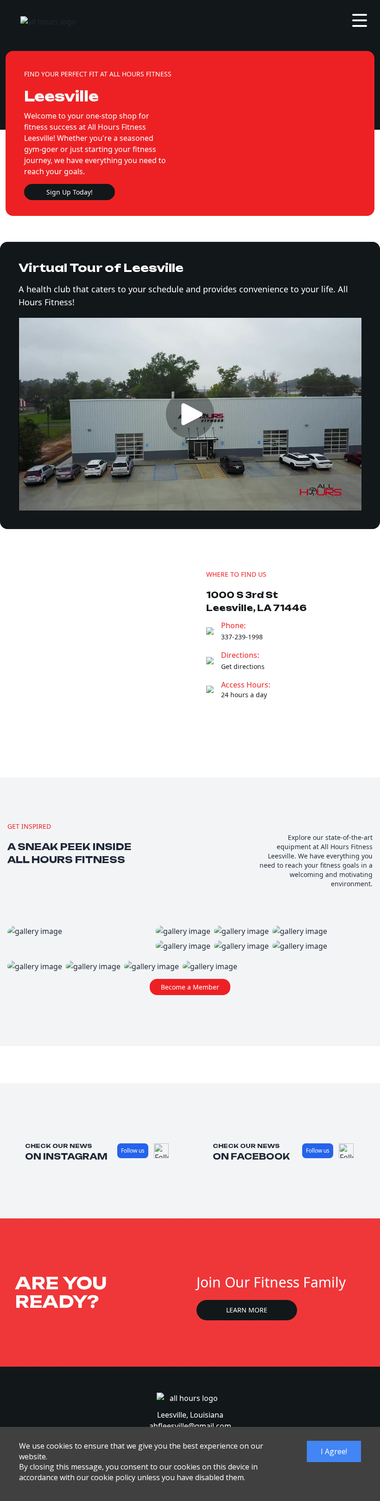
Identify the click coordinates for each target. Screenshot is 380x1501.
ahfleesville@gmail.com (190, 1426)
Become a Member (190, 987)
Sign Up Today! (69, 192)
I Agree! (334, 1451)
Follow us (133, 1150)
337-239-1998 (242, 636)
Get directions (243, 666)
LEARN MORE (246, 1309)
